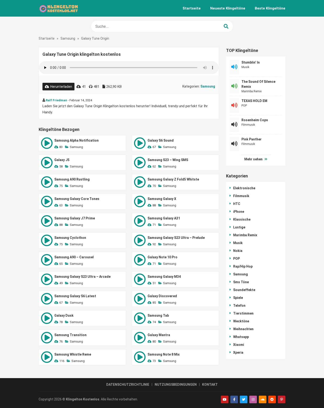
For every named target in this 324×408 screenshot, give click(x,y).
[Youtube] (224, 399)
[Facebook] (234, 399)
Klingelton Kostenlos (82, 399)
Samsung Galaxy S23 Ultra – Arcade (82, 276)
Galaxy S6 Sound (161, 140)
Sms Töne (241, 282)
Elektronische (244, 188)
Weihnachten (243, 329)
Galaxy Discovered (162, 296)
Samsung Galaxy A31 (164, 218)
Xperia (238, 352)
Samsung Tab (158, 315)
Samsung (67, 38)
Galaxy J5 (61, 160)
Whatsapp (241, 337)
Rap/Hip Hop (243, 266)
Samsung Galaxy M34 (164, 276)
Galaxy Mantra (159, 335)
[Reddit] (272, 399)
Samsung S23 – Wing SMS (168, 160)
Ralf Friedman (56, 100)
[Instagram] (253, 399)
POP (244, 105)
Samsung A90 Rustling (72, 179)
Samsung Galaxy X (162, 199)
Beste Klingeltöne (270, 8)
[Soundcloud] (262, 399)
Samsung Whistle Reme (72, 354)
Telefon (239, 305)
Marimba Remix (251, 91)
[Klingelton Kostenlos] (58, 8)
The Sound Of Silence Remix (258, 84)
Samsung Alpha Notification (76, 140)
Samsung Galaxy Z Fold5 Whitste (173, 179)
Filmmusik (248, 124)
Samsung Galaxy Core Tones (76, 199)
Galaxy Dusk (64, 315)
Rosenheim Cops (254, 120)
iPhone (238, 211)
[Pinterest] (281, 399)
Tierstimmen (243, 313)
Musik (245, 67)
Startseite (192, 8)
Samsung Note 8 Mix (164, 354)
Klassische (241, 219)
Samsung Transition (70, 335)
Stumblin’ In (250, 62)
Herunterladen (61, 86)
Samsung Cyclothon (70, 238)
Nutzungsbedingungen (176, 384)
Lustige (239, 227)
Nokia (237, 251)
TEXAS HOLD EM (254, 101)
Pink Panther (251, 139)
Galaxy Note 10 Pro (162, 257)
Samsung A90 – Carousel (74, 257)
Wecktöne (241, 321)
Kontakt (210, 384)
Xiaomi (238, 345)
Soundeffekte (244, 290)
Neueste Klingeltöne (227, 8)
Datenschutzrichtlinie (127, 384)
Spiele (238, 298)
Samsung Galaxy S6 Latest (75, 296)
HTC (236, 204)
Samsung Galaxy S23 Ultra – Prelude (176, 238)
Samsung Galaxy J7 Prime (74, 218)
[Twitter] (243, 399)
